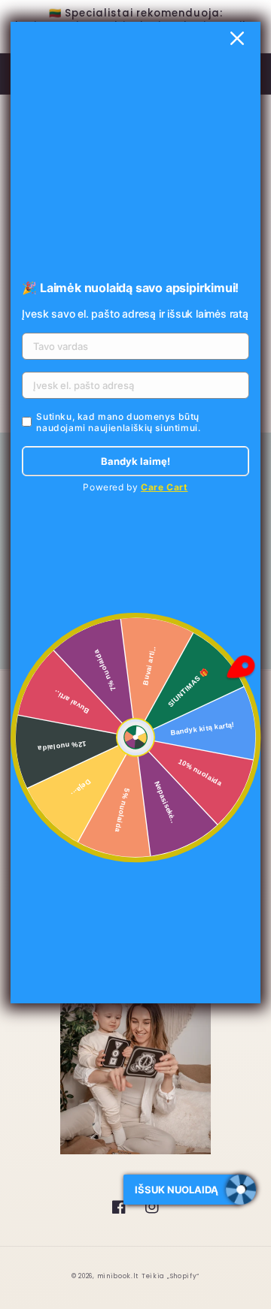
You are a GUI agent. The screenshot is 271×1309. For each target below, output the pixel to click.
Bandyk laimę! (135, 461)
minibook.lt (118, 1275)
